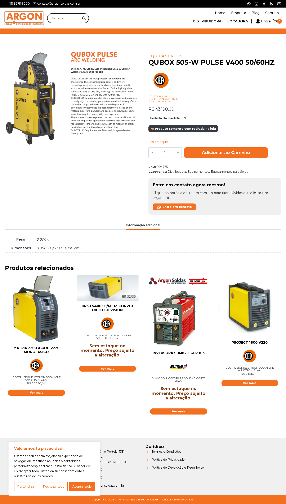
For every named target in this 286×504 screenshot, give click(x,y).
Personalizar (26, 486)
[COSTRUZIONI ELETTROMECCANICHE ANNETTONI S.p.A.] (161, 93)
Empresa (238, 13)
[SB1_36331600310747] (71, 98)
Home (220, 13)
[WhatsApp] (249, 4)
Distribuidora (177, 172)
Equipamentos (165, 56)
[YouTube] (279, 4)
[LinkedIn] (271, 4)
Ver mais (107, 369)
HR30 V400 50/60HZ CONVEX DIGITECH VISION (107, 308)
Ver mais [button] (36, 392)
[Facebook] (264, 4)
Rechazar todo (53, 486)
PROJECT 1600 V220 (250, 343)
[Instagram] (256, 4)
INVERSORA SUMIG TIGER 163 (179, 353)
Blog (256, 13)
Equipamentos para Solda (229, 172)
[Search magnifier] (84, 18)
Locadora (237, 21)
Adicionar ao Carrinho (226, 152)
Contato (272, 13)
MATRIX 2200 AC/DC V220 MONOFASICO (36, 350)
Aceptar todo (82, 486)
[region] (54, 469)
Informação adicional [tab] (143, 225)
